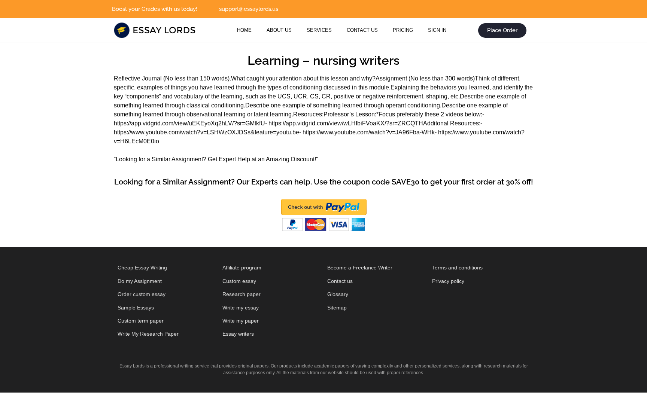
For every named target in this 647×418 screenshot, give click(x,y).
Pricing (403, 30)
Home (244, 30)
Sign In (437, 30)
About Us (279, 30)
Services (319, 30)
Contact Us (362, 30)
